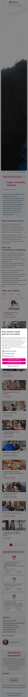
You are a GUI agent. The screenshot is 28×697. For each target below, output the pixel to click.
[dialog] (14, 348)
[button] (14, 366)
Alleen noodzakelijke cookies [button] (14, 363)
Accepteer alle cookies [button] (14, 359)
